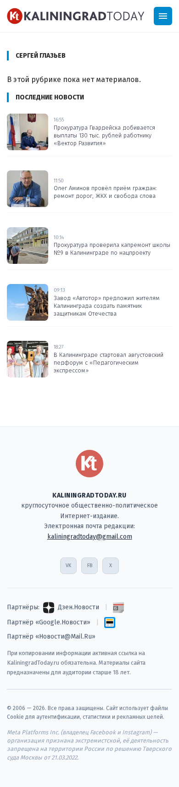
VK (68, 565)
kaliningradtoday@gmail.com (89, 537)
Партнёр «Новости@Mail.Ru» (51, 636)
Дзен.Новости (78, 607)
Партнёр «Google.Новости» (48, 622)
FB (89, 565)
